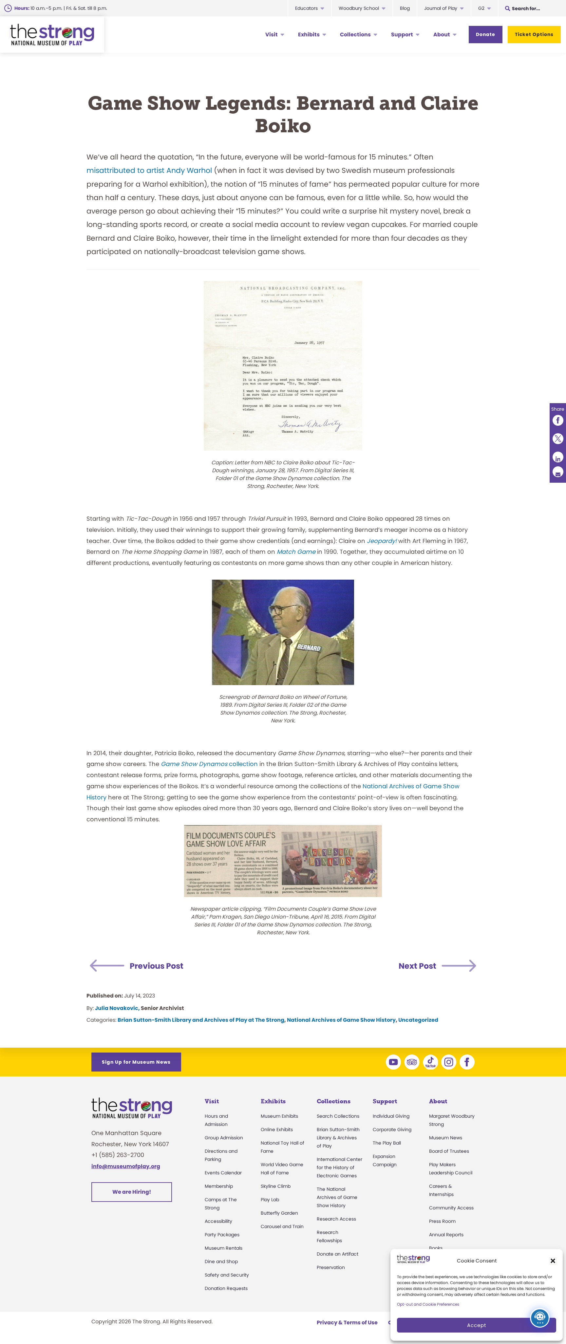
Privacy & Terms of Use (347, 1322)
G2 (481, 8)
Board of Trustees (449, 1151)
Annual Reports (446, 1234)
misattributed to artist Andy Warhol (149, 170)
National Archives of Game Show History (341, 1020)
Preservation (331, 1267)
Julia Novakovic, (117, 1008)
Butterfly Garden (279, 1213)
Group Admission (224, 1137)
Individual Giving (391, 1116)
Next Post (417, 966)
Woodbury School (359, 8)
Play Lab (270, 1199)
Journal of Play (440, 8)
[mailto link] (557, 471)
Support (402, 34)
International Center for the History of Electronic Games (339, 1167)
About (441, 34)
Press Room (442, 1221)
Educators (306, 8)
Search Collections (338, 1116)
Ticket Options (534, 34)
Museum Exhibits (279, 1116)
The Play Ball (387, 1143)
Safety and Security (227, 1275)
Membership (219, 1186)
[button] (553, 1261)
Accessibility (218, 1221)
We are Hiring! (131, 1192)
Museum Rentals (223, 1248)
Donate (485, 34)
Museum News (445, 1137)
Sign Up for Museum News (136, 1062)
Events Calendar (223, 1172)
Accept (476, 1325)
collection (209, 764)
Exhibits (309, 34)
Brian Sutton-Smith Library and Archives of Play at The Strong (201, 1020)
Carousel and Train (282, 1226)
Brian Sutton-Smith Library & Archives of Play (338, 1137)
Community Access (451, 1207)
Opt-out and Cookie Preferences (428, 1304)
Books (436, 1248)
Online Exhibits (277, 1129)
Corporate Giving (392, 1129)
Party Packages (222, 1234)
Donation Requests (226, 1288)
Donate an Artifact (337, 1254)
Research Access (336, 1219)
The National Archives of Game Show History (337, 1197)
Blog (405, 8)
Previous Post (156, 966)
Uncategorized (418, 1020)
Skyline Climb (276, 1186)
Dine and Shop (221, 1261)
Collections (355, 34)
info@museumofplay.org (125, 1166)
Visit (271, 34)
